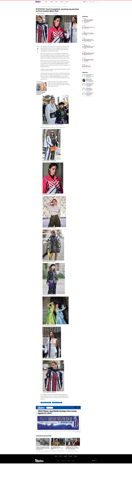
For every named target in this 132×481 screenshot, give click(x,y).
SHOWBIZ (51, 1)
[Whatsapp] (37, 52)
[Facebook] (37, 48)
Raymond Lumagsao (40, 13)
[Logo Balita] (38, 2)
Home (37, 6)
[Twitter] (37, 50)
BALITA (46, 1)
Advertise (68, 460)
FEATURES (61, 1)
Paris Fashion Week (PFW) (57, 402)
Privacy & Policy (63, 460)
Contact (73, 460)
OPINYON (66, 1)
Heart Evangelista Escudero (46, 402)
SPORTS (56, 1)
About (59, 460)
